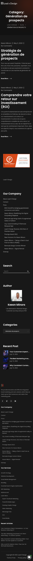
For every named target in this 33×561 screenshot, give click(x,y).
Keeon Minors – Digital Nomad (14, 249)
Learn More (4, 495)
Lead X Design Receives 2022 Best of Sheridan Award (16, 230)
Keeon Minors (6, 43)
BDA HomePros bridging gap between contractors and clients (16, 209)
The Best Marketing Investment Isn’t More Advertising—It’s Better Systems (13, 534)
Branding (3, 482)
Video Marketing (7, 508)
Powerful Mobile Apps (8, 502)
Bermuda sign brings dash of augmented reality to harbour (17, 220)
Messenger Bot (6, 511)
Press (5, 205)
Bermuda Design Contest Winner (15, 246)
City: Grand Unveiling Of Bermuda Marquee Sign (15, 225)
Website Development (7, 476)
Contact (5, 202)
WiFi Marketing (5, 489)
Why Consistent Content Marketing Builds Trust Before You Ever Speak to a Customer (15, 539)
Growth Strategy (6, 473)
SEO (3, 515)
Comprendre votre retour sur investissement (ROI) (16, 101)
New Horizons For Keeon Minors (14, 237)
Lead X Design (7, 180)
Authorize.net (5, 492)
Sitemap (5, 252)
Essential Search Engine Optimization (12, 486)
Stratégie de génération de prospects (12, 54)
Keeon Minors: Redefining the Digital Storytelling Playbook (16, 214)
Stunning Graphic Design (9, 505)
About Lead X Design (9, 199)
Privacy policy (22, 558)
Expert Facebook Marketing (10, 498)
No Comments (6, 46)
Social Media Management (8, 479)
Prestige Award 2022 (11, 234)
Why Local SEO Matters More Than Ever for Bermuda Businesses (13, 545)
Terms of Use (11, 558)
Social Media (5, 518)
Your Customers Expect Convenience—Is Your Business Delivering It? (14, 529)
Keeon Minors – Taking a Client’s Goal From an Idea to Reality (16, 241)
